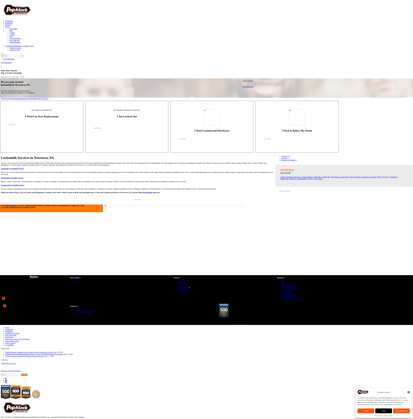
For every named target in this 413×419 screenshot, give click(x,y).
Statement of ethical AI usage (291, 299)
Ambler (282, 177)
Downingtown (336, 177)
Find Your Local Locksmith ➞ (11, 371)
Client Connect (183, 289)
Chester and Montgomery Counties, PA (19, 46)
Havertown (345, 177)
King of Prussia (355, 177)
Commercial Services (12, 333)
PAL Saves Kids (15, 38)
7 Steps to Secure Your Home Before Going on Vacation (24, 356)
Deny (384, 411)
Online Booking (14, 42)
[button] (409, 392)
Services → (285, 158)
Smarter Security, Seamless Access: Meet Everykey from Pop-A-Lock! (29, 352)
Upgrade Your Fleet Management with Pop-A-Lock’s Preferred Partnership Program (33, 354)
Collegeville (326, 177)
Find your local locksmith (83, 312)
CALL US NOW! (284, 191)
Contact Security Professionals (84, 310)
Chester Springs (307, 177)
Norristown (393, 177)
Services (8, 99)
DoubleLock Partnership (289, 289)
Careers (12, 34)
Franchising (13, 29)
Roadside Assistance (42, 99)
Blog (11, 31)
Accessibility (9, 345)
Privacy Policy (388, 415)
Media (379, 177)
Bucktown (297, 177)
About (7, 27)
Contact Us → (286, 156)
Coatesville (317, 177)
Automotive (9, 21)
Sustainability (286, 297)
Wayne (310, 179)
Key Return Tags (287, 285)
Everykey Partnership (288, 287)
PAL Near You (14, 40)
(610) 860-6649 (6, 63)
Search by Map (14, 50)
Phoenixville (284, 179)
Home (3, 99)
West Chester (318, 179)
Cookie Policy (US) (288, 293)
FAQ (11, 36)
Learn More (12, 124)
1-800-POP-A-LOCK (8, 363)
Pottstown (293, 179)
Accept (365, 411)
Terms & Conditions (288, 295)
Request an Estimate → (289, 160)
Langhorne (365, 177)
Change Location (15, 48)
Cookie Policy (378, 415)
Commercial (30, 99)
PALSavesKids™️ (184, 287)
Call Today (137, 200)
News (283, 283)
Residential (9, 23)
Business (8, 25)
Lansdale (373, 177)
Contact (12, 33)
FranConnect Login (184, 291)
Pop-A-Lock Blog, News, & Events (17, 339)
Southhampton (302, 179)
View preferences (401, 411)
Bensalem (289, 177)
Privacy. (81, 417)
